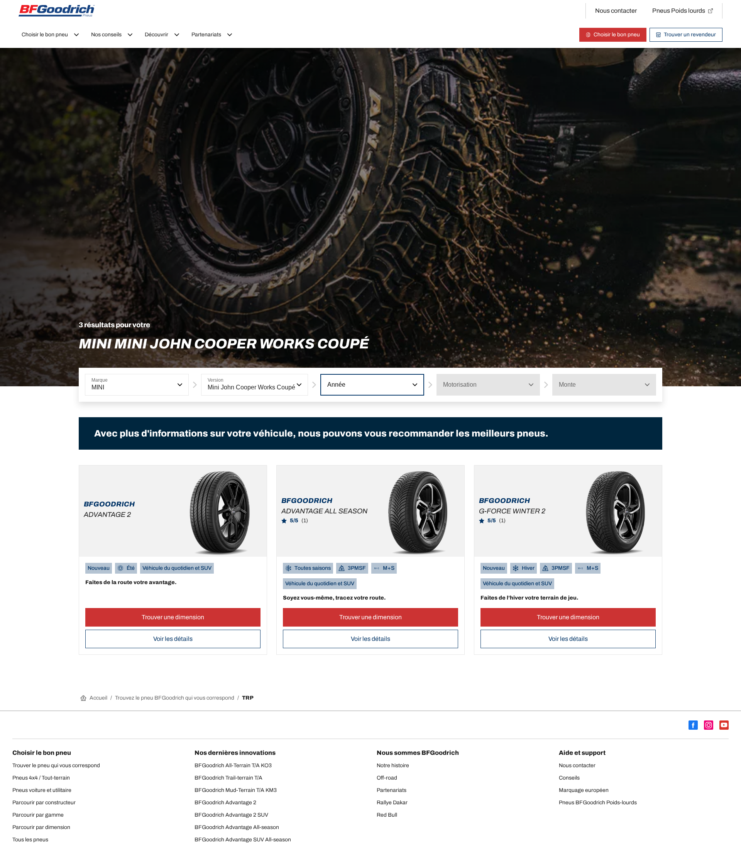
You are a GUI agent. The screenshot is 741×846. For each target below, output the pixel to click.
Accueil (98, 698)
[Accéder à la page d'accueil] (57, 11)
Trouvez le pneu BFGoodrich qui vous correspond (174, 698)
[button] (179, 384)
